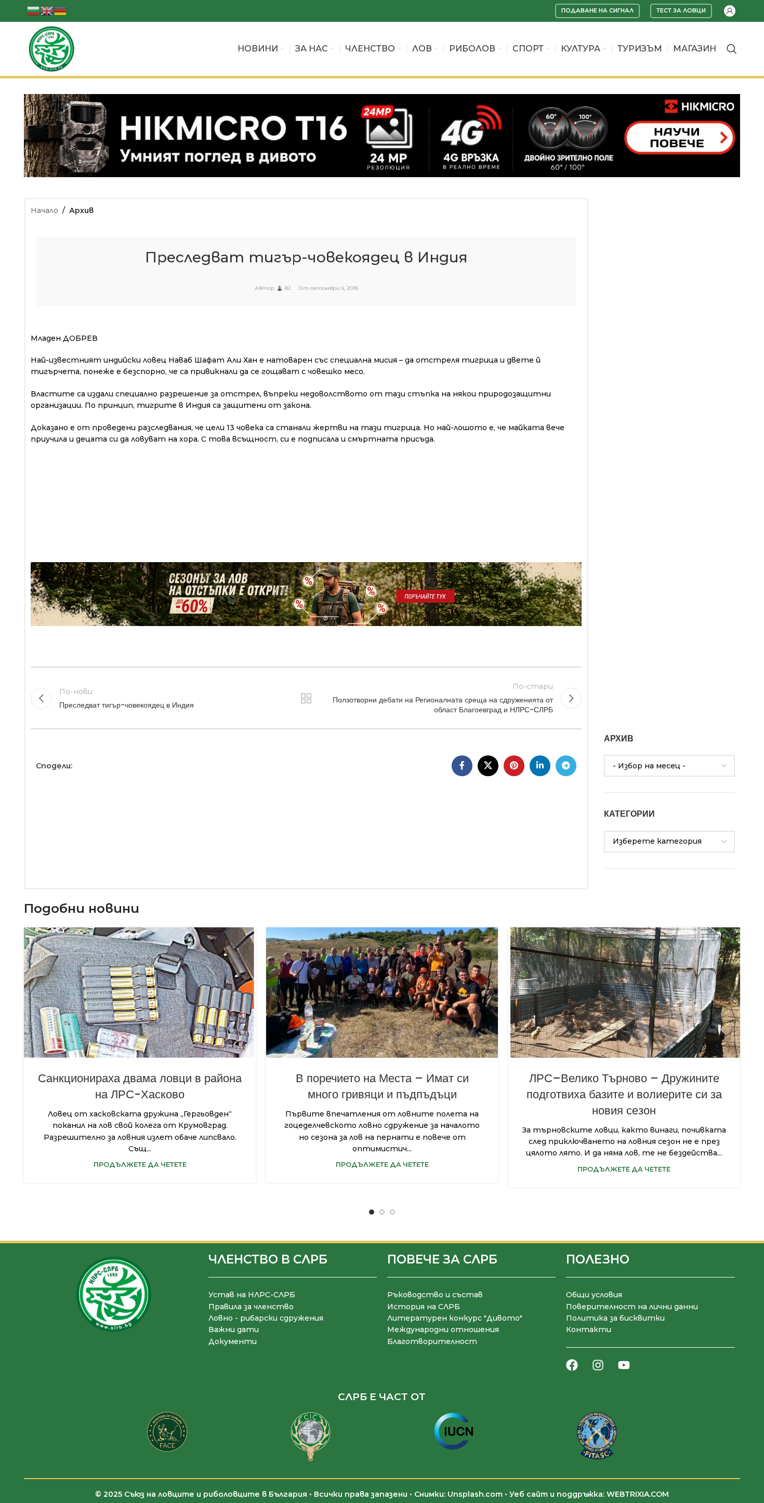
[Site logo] (51, 48)
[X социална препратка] (488, 765)
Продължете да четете (140, 1164)
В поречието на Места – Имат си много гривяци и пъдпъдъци (382, 1086)
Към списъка (306, 698)
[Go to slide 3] (392, 1212)
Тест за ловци (681, 10)
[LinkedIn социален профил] (540, 765)
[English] (47, 10)
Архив (81, 210)
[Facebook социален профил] (462, 765)
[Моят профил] (729, 11)
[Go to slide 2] (382, 1212)
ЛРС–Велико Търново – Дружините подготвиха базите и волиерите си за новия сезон (624, 1094)
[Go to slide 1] (371, 1212)
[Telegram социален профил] (566, 765)
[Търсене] (731, 48)
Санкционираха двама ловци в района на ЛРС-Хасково (140, 1086)
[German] (61, 10)
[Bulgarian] (34, 10)
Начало (44, 210)
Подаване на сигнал (597, 10)
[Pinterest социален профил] (514, 765)
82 (288, 288)
